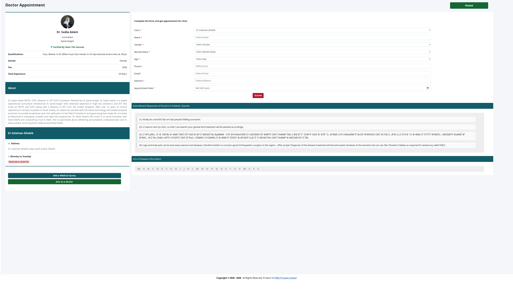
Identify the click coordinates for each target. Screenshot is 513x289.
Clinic (137, 30)
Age (137, 59)
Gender (139, 44)
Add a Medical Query (64, 175)
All (139, 168)
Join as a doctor (64, 181)
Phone (138, 66)
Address (139, 80)
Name (138, 37)
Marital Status (142, 51)
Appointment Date (144, 88)
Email (137, 73)
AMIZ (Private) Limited (285, 277)
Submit (258, 95)
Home (469, 5)
